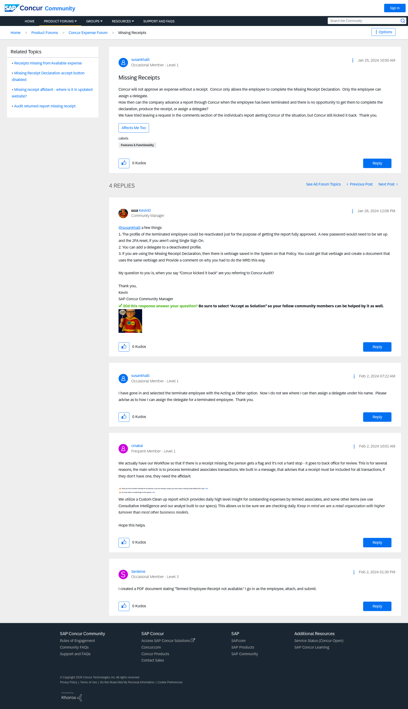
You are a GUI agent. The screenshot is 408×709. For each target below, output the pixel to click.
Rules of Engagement (77, 641)
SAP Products (242, 647)
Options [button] (385, 32)
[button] (353, 60)
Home (16, 33)
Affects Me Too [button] (134, 128)
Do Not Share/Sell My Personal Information (127, 682)
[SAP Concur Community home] (23, 8)
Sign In (395, 8)
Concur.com (151, 647)
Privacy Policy (68, 682)
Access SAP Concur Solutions (166, 641)
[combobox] (367, 20)
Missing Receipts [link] (132, 33)
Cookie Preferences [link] (170, 682)
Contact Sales (152, 660)
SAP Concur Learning (311, 647)
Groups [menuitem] (92, 21)
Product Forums (44, 33)
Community (60, 8)
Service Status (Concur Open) (318, 641)
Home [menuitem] (29, 21)
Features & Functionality (137, 145)
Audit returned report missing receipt (45, 106)
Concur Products (155, 654)
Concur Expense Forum (88, 33)
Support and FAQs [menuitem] (158, 21)
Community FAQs (74, 647)
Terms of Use (88, 682)
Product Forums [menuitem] (59, 21)
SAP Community (244, 654)
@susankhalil (129, 228)
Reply (377, 163)
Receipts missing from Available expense (48, 63)
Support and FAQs (75, 654)
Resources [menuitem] (121, 21)
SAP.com (238, 641)
